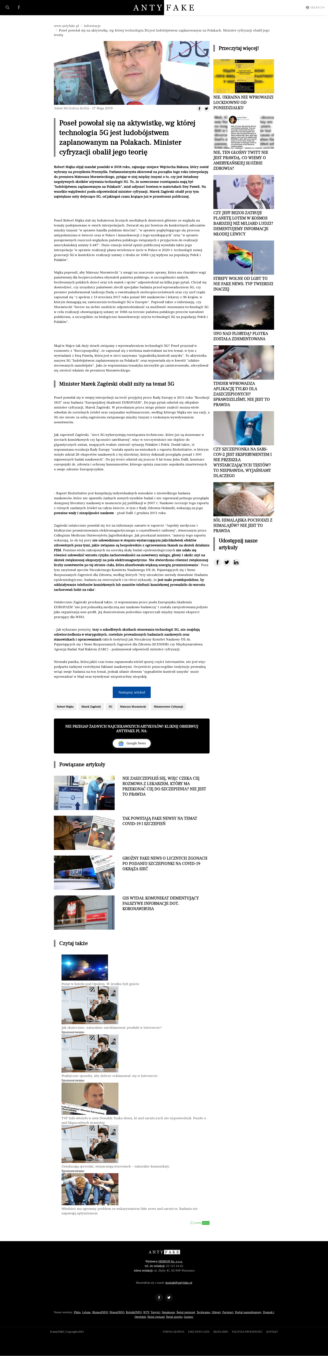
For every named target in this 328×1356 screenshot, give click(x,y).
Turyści (155, 1312)
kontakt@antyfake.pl (179, 1283)
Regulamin (220, 1332)
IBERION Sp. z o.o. (170, 1261)
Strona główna (173, 1332)
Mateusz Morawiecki (133, 706)
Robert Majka (65, 706)
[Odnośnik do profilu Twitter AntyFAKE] (169, 1298)
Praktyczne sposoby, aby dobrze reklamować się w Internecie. (110, 1076)
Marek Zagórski (91, 706)
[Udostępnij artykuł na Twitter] (206, 109)
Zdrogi (216, 1312)
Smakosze (168, 1312)
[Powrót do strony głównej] (164, 1252)
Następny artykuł (131, 692)
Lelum (86, 1312)
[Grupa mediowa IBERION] (315, 8)
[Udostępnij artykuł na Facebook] (199, 109)
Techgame (203, 1312)
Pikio (77, 1312)
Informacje (92, 26)
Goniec (188, 1317)
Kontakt (272, 1332)
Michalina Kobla (76, 108)
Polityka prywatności (247, 1332)
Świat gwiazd (156, 1317)
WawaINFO (117, 1312)
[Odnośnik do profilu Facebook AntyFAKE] (159, 1298)
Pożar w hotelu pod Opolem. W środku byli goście (100, 984)
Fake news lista (199, 1332)
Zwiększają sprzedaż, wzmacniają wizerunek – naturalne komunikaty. (116, 1166)
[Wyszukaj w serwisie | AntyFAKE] (7, 7)
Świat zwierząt (186, 1312)
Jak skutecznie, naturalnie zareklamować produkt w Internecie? (112, 1027)
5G (110, 706)
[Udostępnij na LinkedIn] (236, 562)
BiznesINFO (100, 1312)
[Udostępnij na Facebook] (217, 562)
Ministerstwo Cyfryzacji (168, 706)
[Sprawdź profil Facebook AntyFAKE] (19, 7)
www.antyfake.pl (66, 26)
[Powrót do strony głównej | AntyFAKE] (164, 7)
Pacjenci (227, 1312)
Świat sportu (174, 1317)
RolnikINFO (134, 1312)
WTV (146, 1312)
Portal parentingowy (248, 1312)
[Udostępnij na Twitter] (227, 562)
